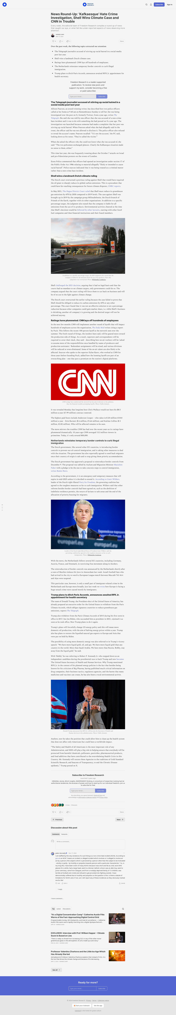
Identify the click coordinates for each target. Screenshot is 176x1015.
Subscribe (159, 4)
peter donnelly (60, 853)
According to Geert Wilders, (107, 479)
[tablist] (60, 834)
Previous (58, 820)
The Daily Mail (98, 327)
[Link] (48, 103)
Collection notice (103, 1000)
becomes (120, 659)
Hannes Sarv (60, 34)
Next (119, 820)
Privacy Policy (103, 797)
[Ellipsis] (124, 853)
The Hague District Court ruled (76, 191)
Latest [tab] (59, 909)
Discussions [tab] (66, 909)
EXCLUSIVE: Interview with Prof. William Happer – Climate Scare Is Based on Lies (77, 934)
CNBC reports (114, 186)
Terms (94, 1000)
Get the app (98, 1006)
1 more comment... (57, 898)
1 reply (60, 889)
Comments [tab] (55, 834)
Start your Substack (83, 1006)
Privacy (88, 1000)
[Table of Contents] (2, 508)
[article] (88, 921)
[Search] (146, 4)
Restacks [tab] (64, 834)
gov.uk (57, 858)
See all (55, 970)
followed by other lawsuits (88, 210)
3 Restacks (74, 805)
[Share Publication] (151, 4)
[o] (117, 919)
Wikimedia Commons (99, 280)
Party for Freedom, (87, 482)
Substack (78, 1011)
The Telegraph (72, 610)
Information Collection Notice (87, 797)
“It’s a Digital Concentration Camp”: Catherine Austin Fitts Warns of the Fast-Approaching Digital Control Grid (77, 915)
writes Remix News (59, 471)
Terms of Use (98, 795)
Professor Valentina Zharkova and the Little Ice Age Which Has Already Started (78, 952)
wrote (102, 586)
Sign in (169, 4)
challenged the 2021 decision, (68, 285)
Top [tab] (53, 909)
